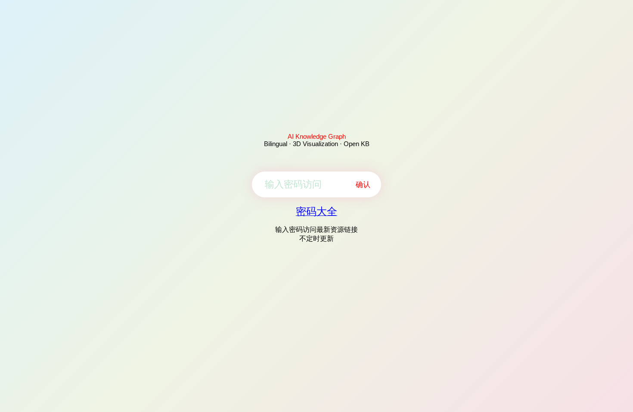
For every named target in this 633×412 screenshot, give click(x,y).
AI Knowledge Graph (317, 136)
